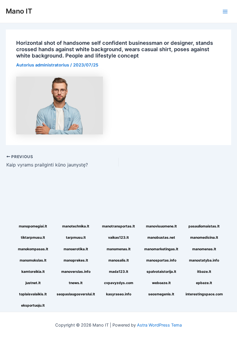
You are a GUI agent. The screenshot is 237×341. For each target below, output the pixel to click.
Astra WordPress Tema (159, 325)
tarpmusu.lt (76, 237)
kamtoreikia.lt (33, 271)
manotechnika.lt (75, 226)
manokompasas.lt (33, 249)
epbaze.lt (204, 283)
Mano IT (19, 11)
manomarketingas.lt (161, 249)
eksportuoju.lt (33, 305)
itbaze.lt (204, 271)
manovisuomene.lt (161, 226)
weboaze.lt (161, 283)
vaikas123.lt (118, 237)
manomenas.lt (119, 249)
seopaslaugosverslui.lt (76, 294)
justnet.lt (33, 283)
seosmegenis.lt (161, 294)
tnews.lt (76, 283)
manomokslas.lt (33, 260)
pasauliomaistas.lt (204, 226)
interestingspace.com (204, 294)
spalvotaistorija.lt (161, 271)
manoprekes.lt (76, 260)
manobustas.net (161, 237)
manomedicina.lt (204, 237)
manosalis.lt (118, 260)
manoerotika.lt (76, 249)
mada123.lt (118, 271)
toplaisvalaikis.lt (33, 294)
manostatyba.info (204, 260)
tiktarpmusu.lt (33, 237)
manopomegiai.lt (33, 226)
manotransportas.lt (118, 226)
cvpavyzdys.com (118, 283)
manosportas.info (161, 260)
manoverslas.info (75, 271)
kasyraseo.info (118, 294)
